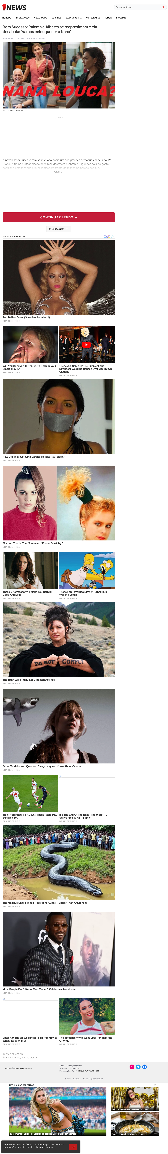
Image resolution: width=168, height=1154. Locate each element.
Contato (8, 1068)
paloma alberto (30, 1057)
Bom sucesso (13, 1057)
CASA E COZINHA (74, 18)
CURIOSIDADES (93, 18)
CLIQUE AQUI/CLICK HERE (88, 1071)
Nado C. (42, 38)
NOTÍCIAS (6, 18)
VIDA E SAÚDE (40, 18)
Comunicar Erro (57, 229)
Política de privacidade (22, 1068)
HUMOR (108, 18)
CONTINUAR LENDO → (58, 217)
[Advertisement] (59, 137)
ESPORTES (56, 18)
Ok (73, 1147)
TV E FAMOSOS (23, 18)
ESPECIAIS (121, 18)
